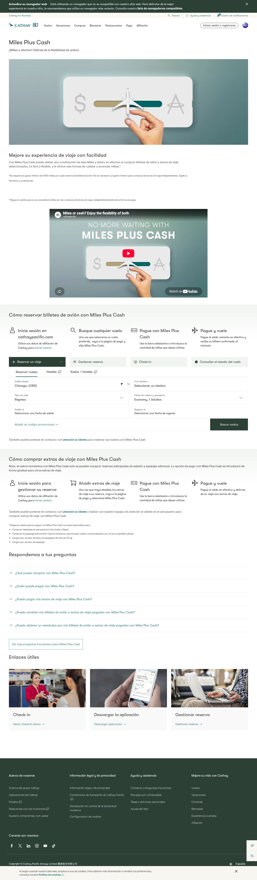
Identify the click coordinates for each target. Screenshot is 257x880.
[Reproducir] (52, 294)
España (240, 864)
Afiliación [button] (142, 25)
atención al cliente (75, 439)
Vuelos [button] (48, 25)
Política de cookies (50, 874)
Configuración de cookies (85, 816)
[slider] (51, 290)
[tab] (26, 372)
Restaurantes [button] (113, 25)
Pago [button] (129, 25)
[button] (128, 384)
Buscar (176, 15)
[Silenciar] (56, 294)
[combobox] (69, 398)
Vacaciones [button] (63, 25)
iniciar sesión (43, 347)
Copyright (14, 863)
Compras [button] (79, 25)
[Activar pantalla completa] (204, 294)
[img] (247, 4)
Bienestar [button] (95, 25)
